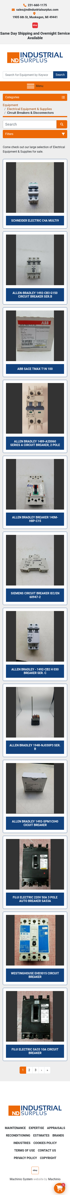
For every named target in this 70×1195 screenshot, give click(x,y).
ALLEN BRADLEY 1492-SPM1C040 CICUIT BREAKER (35, 823)
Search (60, 74)
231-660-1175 (37, 5)
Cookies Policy (45, 1143)
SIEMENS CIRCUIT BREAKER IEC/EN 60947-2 (35, 595)
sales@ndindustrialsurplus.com (37, 9)
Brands (58, 1135)
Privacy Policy (25, 1158)
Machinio (54, 1179)
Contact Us (47, 1150)
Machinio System (21, 1179)
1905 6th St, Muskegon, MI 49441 (35, 17)
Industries (21, 1143)
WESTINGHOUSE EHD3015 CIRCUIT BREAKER (35, 975)
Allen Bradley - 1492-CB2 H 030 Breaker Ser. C (35, 671)
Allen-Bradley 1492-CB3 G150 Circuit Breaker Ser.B (35, 294)
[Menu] (30, 86)
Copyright (48, 1158)
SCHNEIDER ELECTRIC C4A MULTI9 (35, 220)
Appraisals (56, 1128)
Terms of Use (24, 1150)
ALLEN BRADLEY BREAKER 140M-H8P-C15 (35, 519)
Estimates (41, 1135)
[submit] (62, 124)
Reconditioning (18, 1135)
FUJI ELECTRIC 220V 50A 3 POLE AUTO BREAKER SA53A (35, 899)
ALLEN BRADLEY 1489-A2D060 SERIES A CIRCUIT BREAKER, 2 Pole (35, 443)
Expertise (36, 1128)
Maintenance (15, 1128)
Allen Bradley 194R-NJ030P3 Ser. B (35, 747)
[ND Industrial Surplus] (35, 1110)
